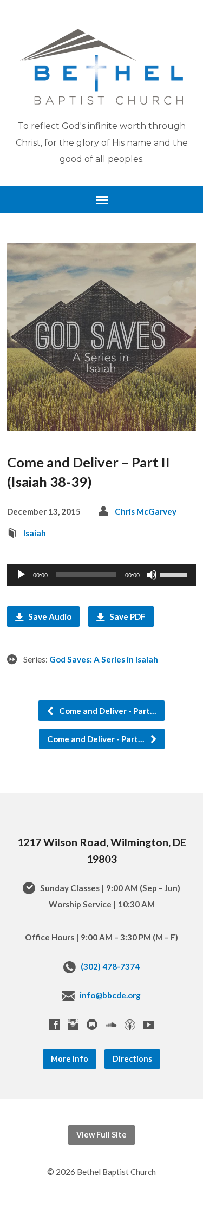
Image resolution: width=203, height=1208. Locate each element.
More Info (69, 1058)
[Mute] (151, 574)
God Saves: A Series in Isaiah (103, 659)
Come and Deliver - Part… (106, 711)
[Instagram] (73, 1024)
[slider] (175, 573)
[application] (101, 575)
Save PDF (127, 616)
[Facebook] (54, 1024)
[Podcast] (130, 1024)
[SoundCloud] (111, 1024)
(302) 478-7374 (110, 966)
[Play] (21, 574)
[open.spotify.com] (92, 1024)
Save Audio (49, 616)
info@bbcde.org (110, 995)
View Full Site (101, 1134)
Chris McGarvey (145, 511)
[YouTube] (148, 1024)
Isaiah (34, 533)
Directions (132, 1058)
